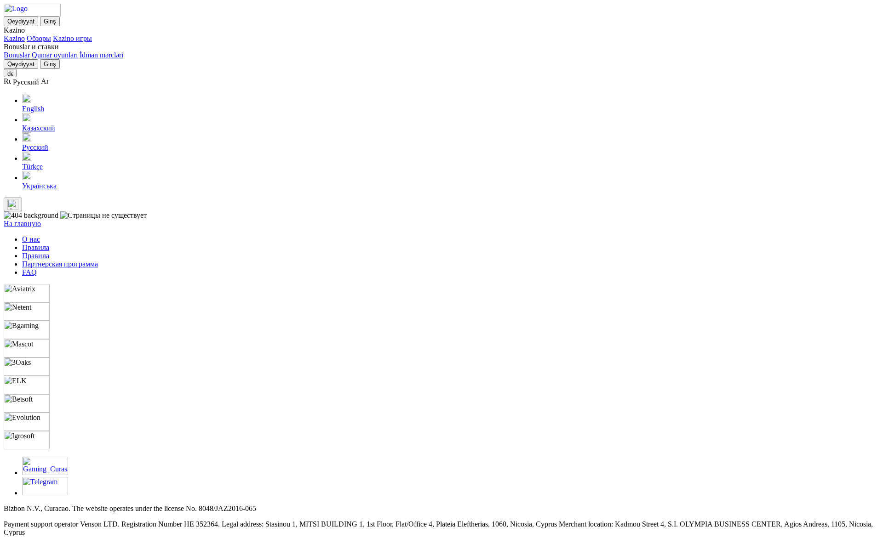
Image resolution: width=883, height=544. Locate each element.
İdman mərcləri (101, 55)
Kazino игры (72, 38)
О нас (31, 239)
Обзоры (39, 38)
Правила (35, 247)
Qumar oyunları (55, 55)
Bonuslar (17, 55)
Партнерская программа (60, 264)
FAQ (29, 272)
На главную (22, 223)
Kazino (14, 38)
